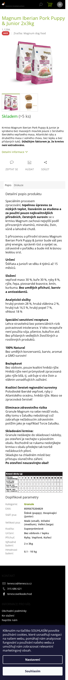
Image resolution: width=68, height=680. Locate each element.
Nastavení (32, 660)
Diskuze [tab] (18, 185)
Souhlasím (32, 671)
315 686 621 (14, 588)
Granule (29, 504)
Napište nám (9, 620)
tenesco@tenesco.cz (19, 583)
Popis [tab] (8, 185)
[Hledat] (40, 4)
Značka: (30, 33)
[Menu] (59, 4)
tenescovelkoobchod (19, 594)
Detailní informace (13, 152)
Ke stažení (8, 615)
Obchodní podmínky (14, 611)
